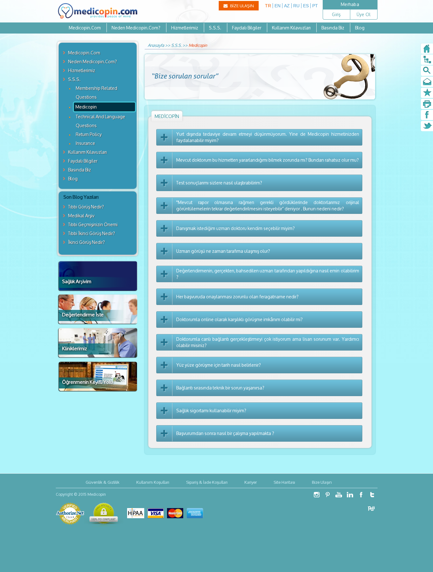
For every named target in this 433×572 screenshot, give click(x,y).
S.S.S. (215, 27)
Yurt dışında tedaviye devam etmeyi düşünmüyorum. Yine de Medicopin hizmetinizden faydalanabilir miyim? (267, 137)
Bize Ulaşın (322, 482)
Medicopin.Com (85, 27)
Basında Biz (332, 27)
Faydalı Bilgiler (246, 27)
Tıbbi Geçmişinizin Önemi (93, 224)
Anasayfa (156, 45)
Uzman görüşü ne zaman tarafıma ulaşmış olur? (223, 251)
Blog (360, 27)
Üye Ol (364, 14)
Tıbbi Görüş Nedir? (86, 206)
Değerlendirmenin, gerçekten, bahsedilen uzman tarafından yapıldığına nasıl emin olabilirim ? (267, 274)
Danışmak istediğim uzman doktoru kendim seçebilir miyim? (235, 228)
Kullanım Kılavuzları (291, 27)
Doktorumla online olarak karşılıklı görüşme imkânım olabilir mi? (239, 319)
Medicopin (86, 106)
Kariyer (250, 482)
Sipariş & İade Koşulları (207, 482)
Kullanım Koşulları (152, 482)
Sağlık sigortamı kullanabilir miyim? (211, 410)
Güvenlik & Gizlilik (103, 482)
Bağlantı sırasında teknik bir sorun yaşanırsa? (220, 388)
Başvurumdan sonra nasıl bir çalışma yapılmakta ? (225, 433)
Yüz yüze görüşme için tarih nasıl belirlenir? (218, 365)
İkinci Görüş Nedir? (86, 242)
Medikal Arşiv (81, 215)
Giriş (336, 14)
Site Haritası (284, 482)
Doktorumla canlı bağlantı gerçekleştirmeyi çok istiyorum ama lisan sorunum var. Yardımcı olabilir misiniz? (267, 342)
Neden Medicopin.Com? (136, 27)
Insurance (85, 143)
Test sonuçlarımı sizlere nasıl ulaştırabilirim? (219, 183)
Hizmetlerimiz (184, 27)
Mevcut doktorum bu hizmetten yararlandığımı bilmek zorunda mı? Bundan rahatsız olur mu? (267, 160)
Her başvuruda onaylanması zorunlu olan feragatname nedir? (237, 297)
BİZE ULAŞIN (241, 6)
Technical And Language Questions (100, 121)
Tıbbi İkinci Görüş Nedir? (91, 233)
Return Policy (89, 134)
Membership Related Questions (96, 93)
